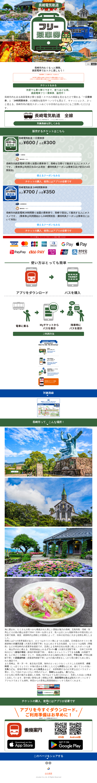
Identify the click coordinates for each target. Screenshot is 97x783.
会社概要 (48, 773)
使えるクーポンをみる (48, 175)
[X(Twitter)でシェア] (49, 763)
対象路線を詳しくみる (48, 123)
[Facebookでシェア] (46, 763)
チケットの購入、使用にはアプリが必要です (48, 181)
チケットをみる (48, 85)
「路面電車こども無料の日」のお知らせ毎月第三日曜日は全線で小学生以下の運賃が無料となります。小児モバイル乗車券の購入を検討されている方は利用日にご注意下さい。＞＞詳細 (48, 77)
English (94, 64)
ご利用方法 (48, 333)
